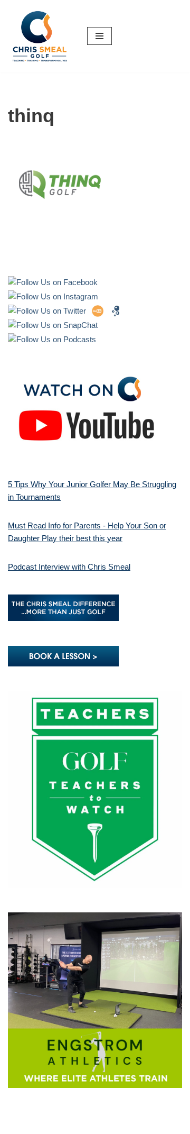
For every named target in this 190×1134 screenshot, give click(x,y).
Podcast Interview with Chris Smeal (69, 566)
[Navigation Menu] (99, 36)
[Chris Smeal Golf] (39, 36)
